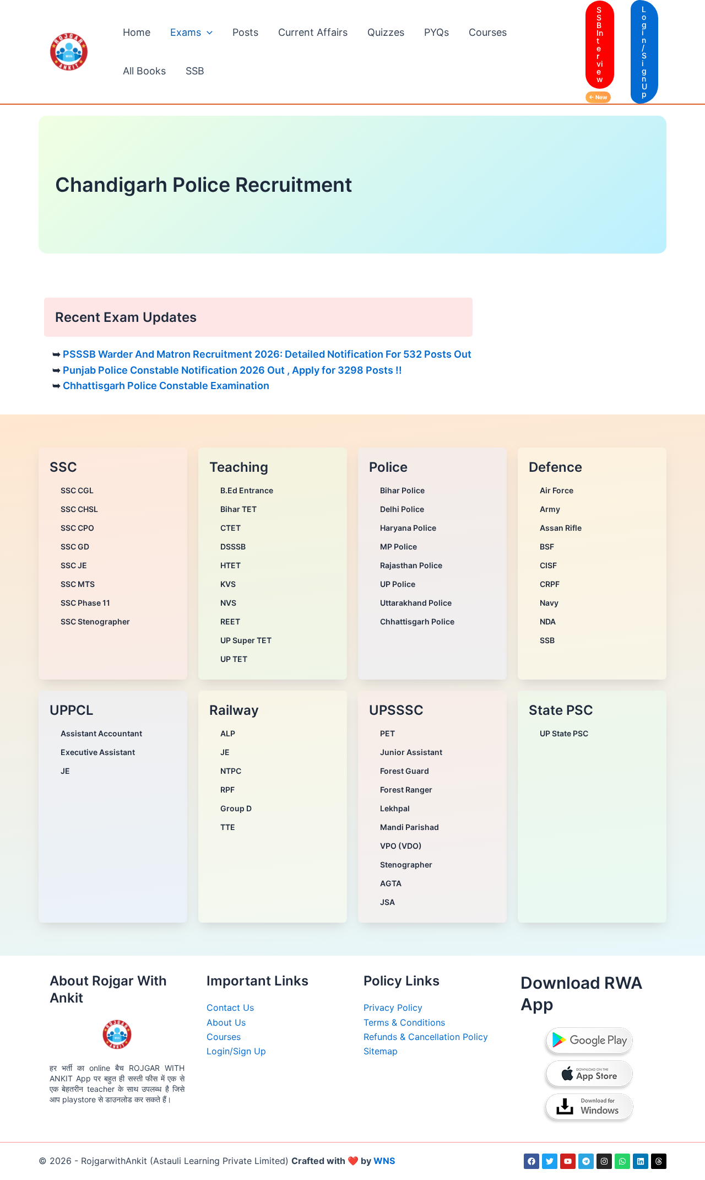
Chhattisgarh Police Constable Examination (166, 385)
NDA (548, 621)
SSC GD (75, 546)
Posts (245, 32)
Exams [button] (185, 32)
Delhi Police (402, 509)
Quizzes (385, 32)
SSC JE (74, 565)
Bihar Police (402, 490)
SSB (195, 71)
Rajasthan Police (411, 565)
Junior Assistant (411, 752)
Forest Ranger (406, 789)
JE (65, 770)
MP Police (398, 546)
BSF (547, 546)
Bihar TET (238, 509)
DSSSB (233, 546)
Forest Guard (404, 770)
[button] (207, 32)
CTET (230, 527)
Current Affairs (313, 32)
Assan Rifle (561, 527)
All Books (144, 71)
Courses (488, 32)
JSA (387, 902)
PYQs (436, 32)
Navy (549, 602)
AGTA (391, 883)
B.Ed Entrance (246, 490)
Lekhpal (395, 808)
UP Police (397, 584)
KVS (228, 584)
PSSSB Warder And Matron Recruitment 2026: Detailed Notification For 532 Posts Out (267, 354)
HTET (230, 565)
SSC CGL (77, 490)
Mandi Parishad (409, 827)
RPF (227, 789)
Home (136, 32)
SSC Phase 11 (85, 602)
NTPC (230, 770)
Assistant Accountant (101, 733)
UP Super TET (246, 640)
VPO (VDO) (401, 845)
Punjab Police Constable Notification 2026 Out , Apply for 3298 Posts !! (232, 370)
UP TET (233, 659)
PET (387, 733)
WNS (384, 1160)
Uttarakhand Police (416, 602)
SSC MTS (78, 584)
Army (550, 509)
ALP (227, 733)
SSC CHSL (79, 509)
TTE (227, 827)
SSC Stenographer (95, 621)
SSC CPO (77, 527)
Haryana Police (408, 527)
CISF (548, 565)
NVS (228, 602)
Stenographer (406, 864)
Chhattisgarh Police (417, 621)
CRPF (550, 584)
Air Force (556, 490)
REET (230, 621)
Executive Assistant (98, 752)
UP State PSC (564, 733)
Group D (236, 808)
